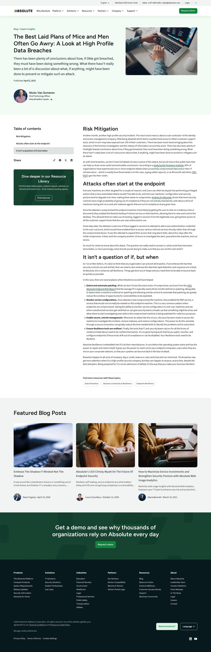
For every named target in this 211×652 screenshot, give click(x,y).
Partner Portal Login (116, 589)
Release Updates (21, 589)
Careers (174, 600)
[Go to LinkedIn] (71, 160)
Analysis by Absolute (162, 197)
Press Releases (177, 589)
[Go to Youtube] (195, 639)
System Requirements (23, 586)
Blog (141, 578)
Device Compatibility (116, 582)
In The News (176, 593)
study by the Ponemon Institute (169, 165)
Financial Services (83, 582)
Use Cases (49, 589)
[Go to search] (195, 3)
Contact (174, 603)
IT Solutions (50, 578)
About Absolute (177, 578)
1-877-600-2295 (154, 2)
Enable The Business (54, 586)
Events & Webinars (147, 586)
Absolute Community (148, 596)
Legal (78, 593)
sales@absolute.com (171, 2)
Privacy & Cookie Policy (60, 624)
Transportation (82, 603)
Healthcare (81, 589)
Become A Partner (115, 586)
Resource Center (146, 582)
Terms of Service (34, 638)
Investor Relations (178, 586)
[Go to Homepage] (23, 11)
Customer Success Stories (150, 589)
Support (142, 593)
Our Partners (113, 578)
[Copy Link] (54, 160)
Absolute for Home (22, 596)
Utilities (79, 607)
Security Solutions (53, 582)
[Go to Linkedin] (190, 639)
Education (80, 578)
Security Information (22, 593)
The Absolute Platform (23, 578)
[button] (105, 3)
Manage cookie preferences (25, 631)
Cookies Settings (50, 638)
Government (81, 586)
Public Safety (81, 600)
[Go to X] (65, 160)
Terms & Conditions (37, 624)
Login (187, 2)
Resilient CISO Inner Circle (126, 2)
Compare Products (22, 582)
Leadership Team (178, 582)
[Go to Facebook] (60, 160)
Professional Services (85, 596)
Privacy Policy (19, 638)
